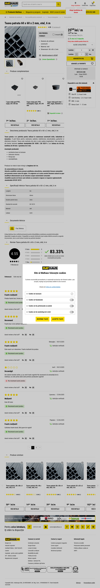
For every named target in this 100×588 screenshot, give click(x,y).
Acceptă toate (57, 319)
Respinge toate (42, 319)
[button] (33, 294)
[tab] (50, 293)
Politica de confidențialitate (53, 287)
